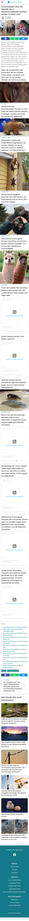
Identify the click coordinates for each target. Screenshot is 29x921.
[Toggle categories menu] (2, 2)
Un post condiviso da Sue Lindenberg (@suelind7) (13, 565)
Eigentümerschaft (14, 889)
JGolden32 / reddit (5, 191)
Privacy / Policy (14, 902)
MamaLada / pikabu (5, 235)
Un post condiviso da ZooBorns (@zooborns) (12, 374)
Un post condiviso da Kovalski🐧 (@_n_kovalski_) (13, 460)
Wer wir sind (15, 866)
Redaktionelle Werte (14, 886)
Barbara (9, 17)
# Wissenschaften (13, 671)
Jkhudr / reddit (4, 284)
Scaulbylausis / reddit (5, 137)
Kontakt (14, 869)
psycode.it (14, 872)
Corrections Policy (14, 883)
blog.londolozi (4, 103)
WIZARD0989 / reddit (5, 412)
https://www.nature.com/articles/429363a (15, 627)
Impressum (14, 899)
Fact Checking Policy (14, 880)
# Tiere (4, 671)
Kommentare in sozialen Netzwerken (14, 892)
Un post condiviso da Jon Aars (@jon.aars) (11, 331)
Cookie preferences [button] (14, 905)
